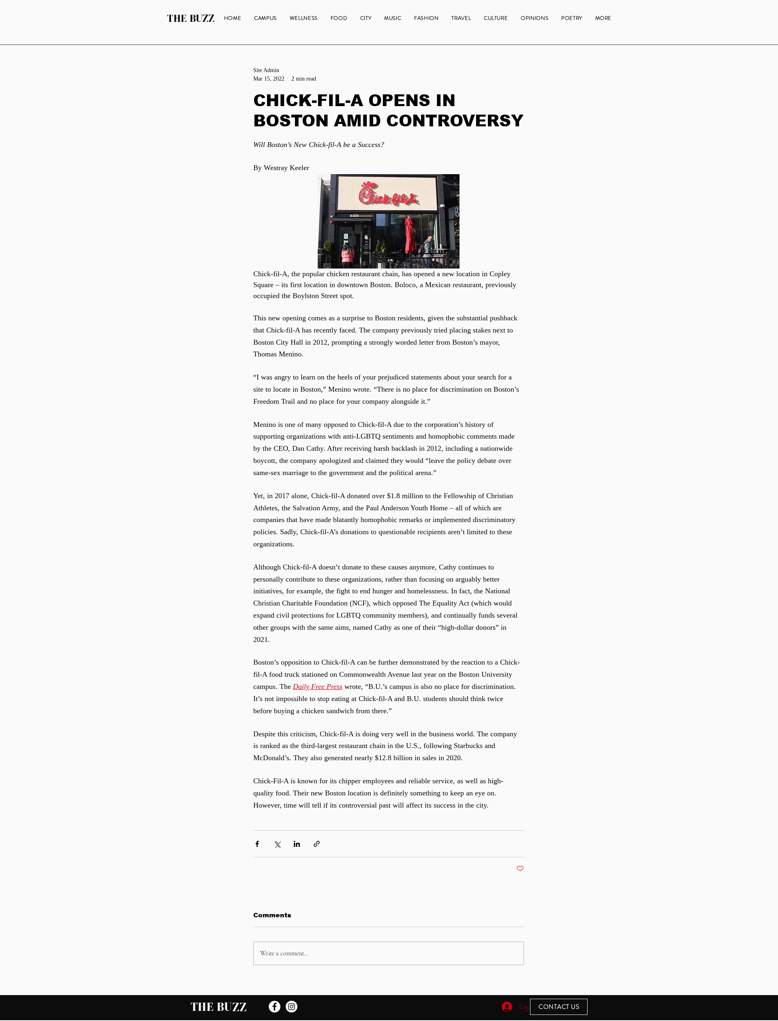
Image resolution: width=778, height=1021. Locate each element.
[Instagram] (291, 1006)
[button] (603, 18)
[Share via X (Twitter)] (277, 844)
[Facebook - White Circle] (274, 1006)
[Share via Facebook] (257, 844)
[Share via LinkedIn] (297, 844)
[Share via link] (317, 844)
